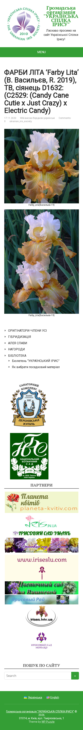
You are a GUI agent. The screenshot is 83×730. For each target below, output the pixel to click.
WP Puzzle (48, 721)
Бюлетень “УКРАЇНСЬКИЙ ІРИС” (35, 361)
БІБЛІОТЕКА (17, 355)
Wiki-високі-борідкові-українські (37, 118)
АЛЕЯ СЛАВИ (17, 343)
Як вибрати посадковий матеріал (36, 367)
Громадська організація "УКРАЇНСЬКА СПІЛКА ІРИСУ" (60, 16)
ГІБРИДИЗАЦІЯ (19, 337)
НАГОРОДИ (16, 349)
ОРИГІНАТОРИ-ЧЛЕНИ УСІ (27, 330)
